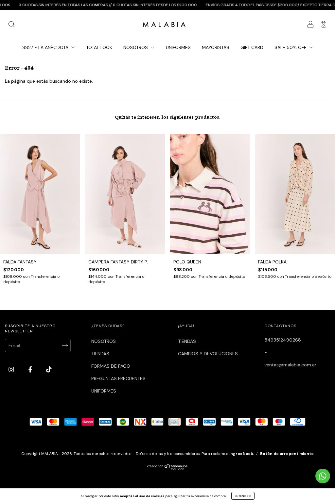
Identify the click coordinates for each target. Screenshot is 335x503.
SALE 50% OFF (291, 47)
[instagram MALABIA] (12, 370)
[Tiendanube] (167, 469)
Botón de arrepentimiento (287, 453)
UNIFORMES (178, 47)
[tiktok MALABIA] (49, 370)
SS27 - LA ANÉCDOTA (46, 47)
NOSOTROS (136, 47)
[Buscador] (11, 25)
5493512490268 (282, 340)
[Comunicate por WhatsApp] (322, 476)
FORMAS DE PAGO (110, 366)
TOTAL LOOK (99, 47)
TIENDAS (100, 354)
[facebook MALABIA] (31, 370)
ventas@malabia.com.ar (290, 365)
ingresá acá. (241, 453)
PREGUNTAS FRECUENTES (118, 378)
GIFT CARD (251, 47)
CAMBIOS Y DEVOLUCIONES (208, 354)
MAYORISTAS (215, 47)
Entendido (243, 495)
